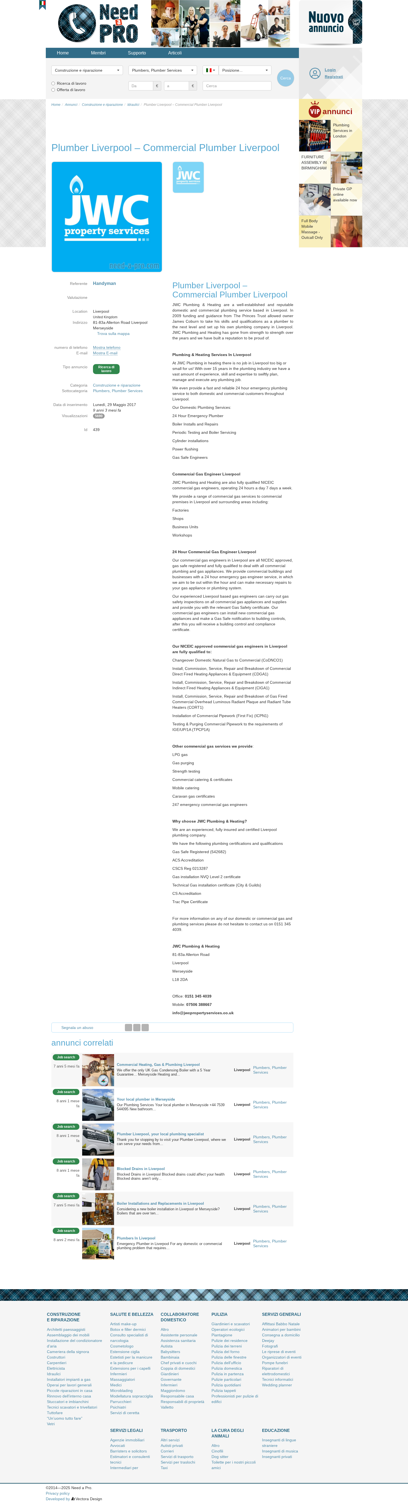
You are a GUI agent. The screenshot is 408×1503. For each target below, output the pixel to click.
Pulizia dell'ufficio (226, 1363)
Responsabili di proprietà (182, 1401)
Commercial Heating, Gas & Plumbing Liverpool (158, 1065)
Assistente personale (179, 1335)
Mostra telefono (106, 347)
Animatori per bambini (281, 1329)
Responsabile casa (177, 1396)
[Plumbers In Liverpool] (98, 1243)
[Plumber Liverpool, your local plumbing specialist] (98, 1139)
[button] (42, 3)
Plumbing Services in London (342, 130)
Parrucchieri (120, 1401)
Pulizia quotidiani (226, 1385)
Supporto (137, 53)
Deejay (268, 1340)
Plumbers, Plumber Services (118, 391)
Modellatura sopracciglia (131, 1396)
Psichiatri (118, 1407)
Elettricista (56, 1368)
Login (330, 69)
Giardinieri (170, 1374)
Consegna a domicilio (281, 1335)
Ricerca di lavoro (71, 83)
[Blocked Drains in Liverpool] (98, 1174)
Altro (165, 1329)
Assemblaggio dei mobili (68, 1335)
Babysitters (170, 1351)
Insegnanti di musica (280, 1451)
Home (63, 53)
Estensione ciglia (125, 1351)
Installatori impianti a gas (68, 1379)
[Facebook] (128, 1027)
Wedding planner (277, 1385)
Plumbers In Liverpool (136, 1238)
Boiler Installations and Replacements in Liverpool (160, 1203)
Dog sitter (219, 1456)
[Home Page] (98, 23)
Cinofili (217, 1451)
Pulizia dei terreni (226, 1346)
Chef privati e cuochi (179, 1363)
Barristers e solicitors (128, 1451)
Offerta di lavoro (71, 89)
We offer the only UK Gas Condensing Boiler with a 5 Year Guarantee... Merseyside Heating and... (163, 1072)
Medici (116, 1385)
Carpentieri (56, 1363)
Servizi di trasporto (177, 1456)
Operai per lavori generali (69, 1385)
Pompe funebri (275, 1363)
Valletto (167, 1407)
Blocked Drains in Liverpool (141, 1169)
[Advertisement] (330, 334)
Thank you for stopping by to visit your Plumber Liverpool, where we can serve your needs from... (171, 1142)
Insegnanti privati (277, 1456)
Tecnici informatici (277, 1379)
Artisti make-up (123, 1324)
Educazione (276, 1430)
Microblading (121, 1390)
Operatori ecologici (228, 1329)
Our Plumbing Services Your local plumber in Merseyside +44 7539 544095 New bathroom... (171, 1107)
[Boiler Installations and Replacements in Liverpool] (98, 1208)
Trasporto (174, 1430)
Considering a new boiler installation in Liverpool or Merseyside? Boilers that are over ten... (168, 1211)
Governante (171, 1379)
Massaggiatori (122, 1379)
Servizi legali (126, 1430)
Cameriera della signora (68, 1351)
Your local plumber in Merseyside (146, 1099)
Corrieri (167, 1451)
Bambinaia (170, 1357)
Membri (98, 53)
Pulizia (219, 1314)
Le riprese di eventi (279, 1351)
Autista (167, 1346)
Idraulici (54, 1374)
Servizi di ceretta (124, 1413)
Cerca (285, 78)
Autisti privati (172, 1445)
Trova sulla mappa (113, 333)
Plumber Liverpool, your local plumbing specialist (160, 1134)
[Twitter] (136, 1027)
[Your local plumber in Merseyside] (98, 1104)
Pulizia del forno (225, 1351)
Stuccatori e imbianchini (68, 1401)
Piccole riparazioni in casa (69, 1390)
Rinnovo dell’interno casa (69, 1396)
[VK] (145, 1027)
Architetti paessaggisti (66, 1329)
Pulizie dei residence (229, 1340)
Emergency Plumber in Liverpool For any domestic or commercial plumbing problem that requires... (169, 1246)
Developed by (58, 1499)
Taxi (164, 1468)
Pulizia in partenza (227, 1374)
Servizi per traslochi (178, 1462)
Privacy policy (58, 1493)
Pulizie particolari (226, 1379)
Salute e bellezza (131, 1314)
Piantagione (221, 1335)
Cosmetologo (122, 1346)
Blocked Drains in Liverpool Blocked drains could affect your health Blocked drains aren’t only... (171, 1176)
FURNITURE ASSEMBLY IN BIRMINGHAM (314, 162)
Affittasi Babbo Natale (281, 1324)
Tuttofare (55, 1413)
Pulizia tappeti (223, 1390)
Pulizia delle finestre (228, 1357)
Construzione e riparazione (116, 385)
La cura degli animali (227, 1433)
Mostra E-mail (105, 353)
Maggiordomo (173, 1390)
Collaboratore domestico (180, 1317)
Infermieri (118, 1374)
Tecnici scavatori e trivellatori (72, 1407)
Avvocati (117, 1445)
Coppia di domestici (178, 1368)
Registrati (334, 76)
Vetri (51, 1424)
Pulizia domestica (226, 1368)
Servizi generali (281, 1314)
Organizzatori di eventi (281, 1357)
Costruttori (56, 1357)
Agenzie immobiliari (127, 1440)
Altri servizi (170, 1440)
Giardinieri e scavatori (230, 1324)
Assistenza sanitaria (178, 1340)
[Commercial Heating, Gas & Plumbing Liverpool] (98, 1070)
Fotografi (270, 1346)
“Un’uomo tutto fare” (64, 1418)
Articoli (175, 53)
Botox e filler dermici (128, 1329)
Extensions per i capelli (130, 1368)
